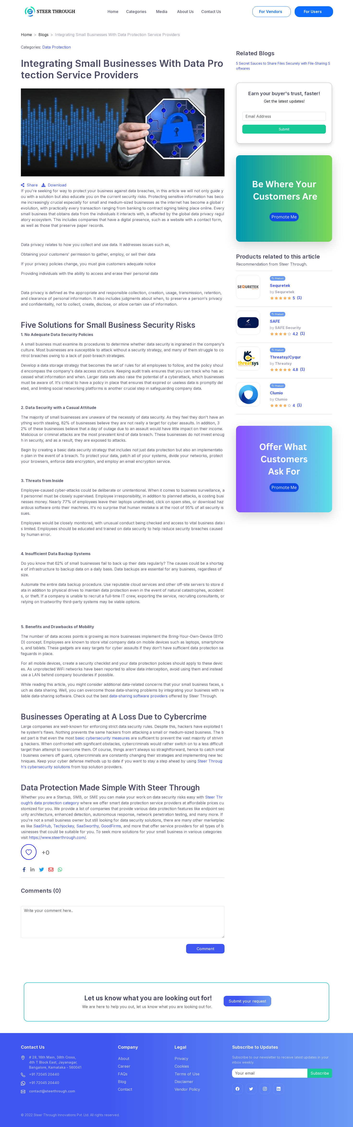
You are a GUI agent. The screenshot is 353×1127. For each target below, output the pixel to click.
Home (113, 11)
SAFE (275, 321)
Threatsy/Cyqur (285, 357)
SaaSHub (42, 826)
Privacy (181, 1058)
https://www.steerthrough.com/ (57, 837)
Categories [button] (136, 11)
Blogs (43, 34)
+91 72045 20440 (44, 1074)
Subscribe (319, 1073)
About (123, 1058)
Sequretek (280, 285)
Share (31, 185)
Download (55, 185)
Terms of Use (187, 1073)
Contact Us (211, 11)
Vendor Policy (187, 1089)
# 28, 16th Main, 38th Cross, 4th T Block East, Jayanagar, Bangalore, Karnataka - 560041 (55, 1062)
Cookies (182, 1066)
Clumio (276, 392)
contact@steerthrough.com (52, 1091)
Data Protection (56, 47)
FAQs (123, 1073)
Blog (122, 1081)
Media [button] (162, 11)
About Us (185, 11)
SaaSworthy (87, 826)
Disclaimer (184, 1081)
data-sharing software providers (139, 696)
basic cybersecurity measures (102, 738)
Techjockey (63, 826)
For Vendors (271, 11)
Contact (125, 1089)
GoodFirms (110, 826)
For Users (313, 11)
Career (124, 1066)
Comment (205, 948)
